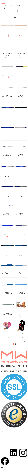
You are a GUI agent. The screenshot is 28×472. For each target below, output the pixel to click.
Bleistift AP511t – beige (7, 33)
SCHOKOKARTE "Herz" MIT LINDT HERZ (7, 333)
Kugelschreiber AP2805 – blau (7, 155)
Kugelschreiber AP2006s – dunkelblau (7, 96)
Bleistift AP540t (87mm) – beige (21, 33)
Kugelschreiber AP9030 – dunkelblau (20, 234)
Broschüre (2, 440)
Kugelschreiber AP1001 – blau (21, 194)
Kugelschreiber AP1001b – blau (21, 116)
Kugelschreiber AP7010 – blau (7, 194)
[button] (25, 14)
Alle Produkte (3, 3)
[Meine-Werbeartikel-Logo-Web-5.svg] (13, 1)
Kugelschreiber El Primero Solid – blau (7, 273)
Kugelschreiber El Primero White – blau (7, 293)
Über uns (2, 431)
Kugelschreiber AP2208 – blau (7, 214)
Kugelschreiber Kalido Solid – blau (21, 293)
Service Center (2, 439)
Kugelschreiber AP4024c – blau (21, 175)
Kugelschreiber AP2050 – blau (7, 234)
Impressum (2, 433)
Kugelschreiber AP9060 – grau (21, 96)
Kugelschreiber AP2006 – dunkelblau (20, 76)
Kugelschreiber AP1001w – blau (7, 175)
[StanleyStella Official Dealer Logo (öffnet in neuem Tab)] (14, 368)
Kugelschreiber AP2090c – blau (21, 135)
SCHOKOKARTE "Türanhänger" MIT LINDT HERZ (21, 333)
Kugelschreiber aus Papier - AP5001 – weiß (7, 75)
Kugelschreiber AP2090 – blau (7, 135)
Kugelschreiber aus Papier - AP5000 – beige (20, 214)
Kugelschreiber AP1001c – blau (7, 116)
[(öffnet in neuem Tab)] (14, 452)
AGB (1, 432)
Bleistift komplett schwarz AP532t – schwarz (20, 53)
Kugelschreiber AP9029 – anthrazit (7, 314)
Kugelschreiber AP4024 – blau (21, 155)
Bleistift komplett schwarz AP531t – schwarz (7, 53)
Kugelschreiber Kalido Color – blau (21, 273)
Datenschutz (2, 434)
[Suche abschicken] (26, 8)
